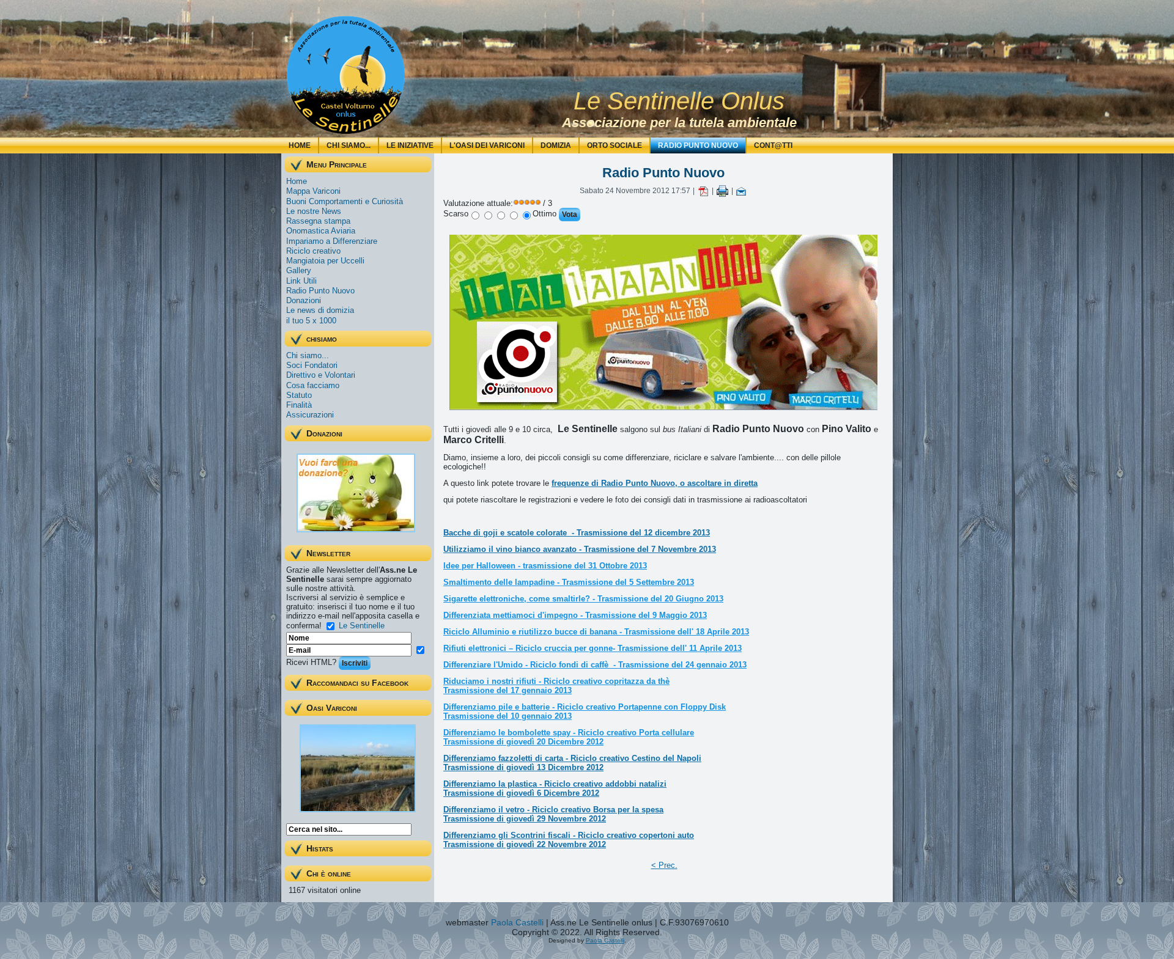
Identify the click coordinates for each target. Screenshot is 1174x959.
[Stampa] (722, 190)
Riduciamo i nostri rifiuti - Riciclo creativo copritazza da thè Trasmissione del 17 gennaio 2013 (556, 686)
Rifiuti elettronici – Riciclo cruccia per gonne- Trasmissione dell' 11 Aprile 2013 (592, 648)
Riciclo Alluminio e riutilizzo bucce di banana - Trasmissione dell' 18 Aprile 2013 (596, 631)
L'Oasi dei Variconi (487, 145)
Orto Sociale (614, 145)
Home (300, 145)
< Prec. (664, 865)
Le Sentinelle (362, 625)
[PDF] (703, 190)
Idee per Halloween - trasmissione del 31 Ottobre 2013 (545, 565)
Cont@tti (773, 145)
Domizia (556, 145)
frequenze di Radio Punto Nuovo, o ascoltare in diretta (655, 483)
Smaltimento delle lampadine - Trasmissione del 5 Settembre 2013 (568, 582)
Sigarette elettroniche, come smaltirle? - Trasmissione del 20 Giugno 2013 (583, 598)
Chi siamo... (349, 145)
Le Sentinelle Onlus (679, 100)
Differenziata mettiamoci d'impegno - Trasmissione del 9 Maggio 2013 (575, 615)
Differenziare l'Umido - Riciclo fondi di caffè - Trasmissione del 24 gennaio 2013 (595, 664)
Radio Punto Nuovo (698, 145)
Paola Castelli (517, 922)
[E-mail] (741, 190)
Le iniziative (410, 145)
